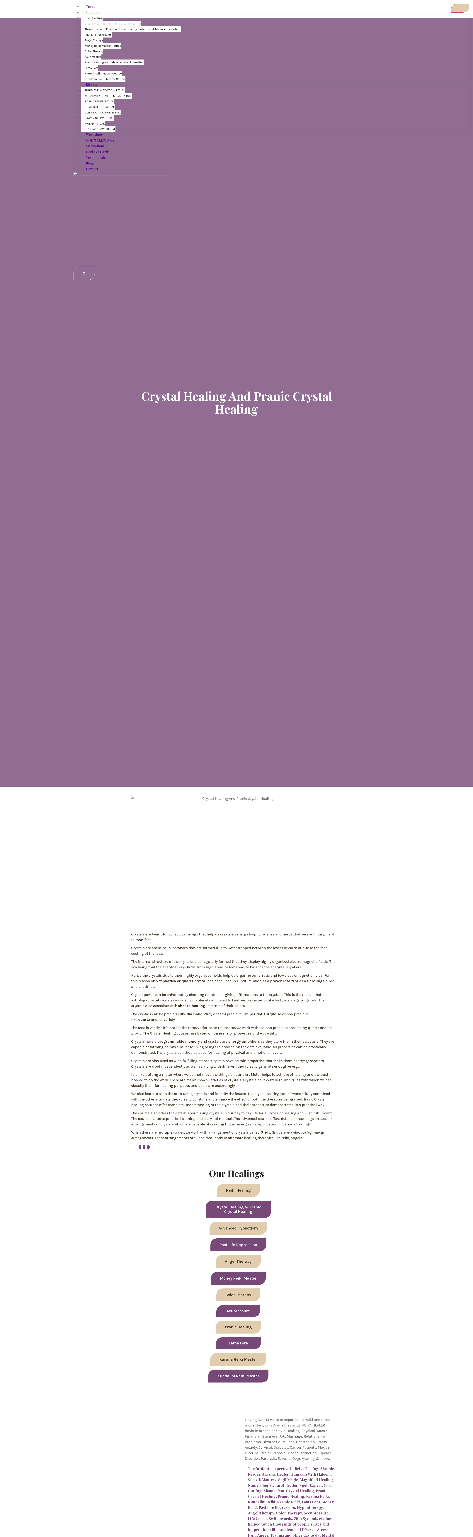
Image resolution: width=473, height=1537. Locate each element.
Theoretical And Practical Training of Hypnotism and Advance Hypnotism (133, 29)
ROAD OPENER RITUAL (99, 101)
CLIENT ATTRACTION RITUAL (103, 112)
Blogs (90, 163)
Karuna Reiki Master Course (103, 73)
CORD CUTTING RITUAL (100, 107)
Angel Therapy (94, 40)
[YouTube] (144, 1147)
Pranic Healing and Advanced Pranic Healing (114, 62)
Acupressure (93, 57)
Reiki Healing (94, 18)
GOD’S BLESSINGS (100, 140)
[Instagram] (148, 1147)
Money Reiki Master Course (103, 45)
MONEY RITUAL (95, 123)
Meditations (95, 146)
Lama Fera (91, 68)
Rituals (91, 84)
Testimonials (96, 157)
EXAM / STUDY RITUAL (99, 118)
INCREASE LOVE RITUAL (100, 129)
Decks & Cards (97, 152)
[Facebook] (140, 1147)
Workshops (94, 134)
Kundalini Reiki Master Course (105, 79)
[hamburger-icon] (460, 8)
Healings (93, 12)
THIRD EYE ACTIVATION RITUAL (105, 90)
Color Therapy (94, 51)
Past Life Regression (98, 34)
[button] (238, 1190)
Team (90, 6)
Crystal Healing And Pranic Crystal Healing (113, 23)
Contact (92, 169)
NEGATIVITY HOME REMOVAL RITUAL (108, 96)
